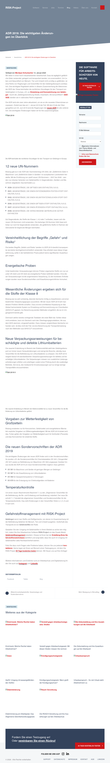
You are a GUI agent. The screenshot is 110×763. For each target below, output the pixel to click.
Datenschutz (59, 759)
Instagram (23, 563)
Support (47, 759)
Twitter (25, 579)
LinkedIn (34, 563)
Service (45, 8)
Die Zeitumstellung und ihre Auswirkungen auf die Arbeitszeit (89, 647)
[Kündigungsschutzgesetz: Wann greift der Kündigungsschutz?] (55, 666)
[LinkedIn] (67, 754)
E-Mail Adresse (84, 130)
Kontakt (94, 8)
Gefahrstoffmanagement (15, 535)
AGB (92, 759)
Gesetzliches (18, 57)
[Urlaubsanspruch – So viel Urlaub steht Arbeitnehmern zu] (89, 666)
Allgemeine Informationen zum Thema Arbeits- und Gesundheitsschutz (89, 148)
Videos (75, 8)
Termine (61, 8)
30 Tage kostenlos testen (26, 551)
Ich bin (81, 138)
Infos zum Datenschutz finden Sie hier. (89, 155)
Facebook (10, 579)
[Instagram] (63, 754)
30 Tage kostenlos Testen (89, 86)
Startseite (8, 57)
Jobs (53, 8)
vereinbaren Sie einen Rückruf (36, 740)
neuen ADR (51, 108)
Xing (41, 579)
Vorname (82, 114)
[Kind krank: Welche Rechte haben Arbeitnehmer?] (20, 632)
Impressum (72, 759)
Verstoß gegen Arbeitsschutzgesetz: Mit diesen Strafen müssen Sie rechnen (55, 647)
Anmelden (102, 7)
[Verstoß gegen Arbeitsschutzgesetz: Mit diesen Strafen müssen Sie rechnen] (55, 632)
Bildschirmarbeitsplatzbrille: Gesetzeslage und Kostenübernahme (26, 593)
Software (36, 8)
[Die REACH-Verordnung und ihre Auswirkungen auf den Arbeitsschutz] (55, 699)
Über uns (85, 8)
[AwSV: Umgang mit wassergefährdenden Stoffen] (20, 666)
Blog (68, 8)
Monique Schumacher (24, 73)
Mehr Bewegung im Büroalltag (89, 592)
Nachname (82, 122)
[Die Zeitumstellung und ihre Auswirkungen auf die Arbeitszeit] (89, 632)
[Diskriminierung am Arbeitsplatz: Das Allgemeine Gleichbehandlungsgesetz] (20, 699)
